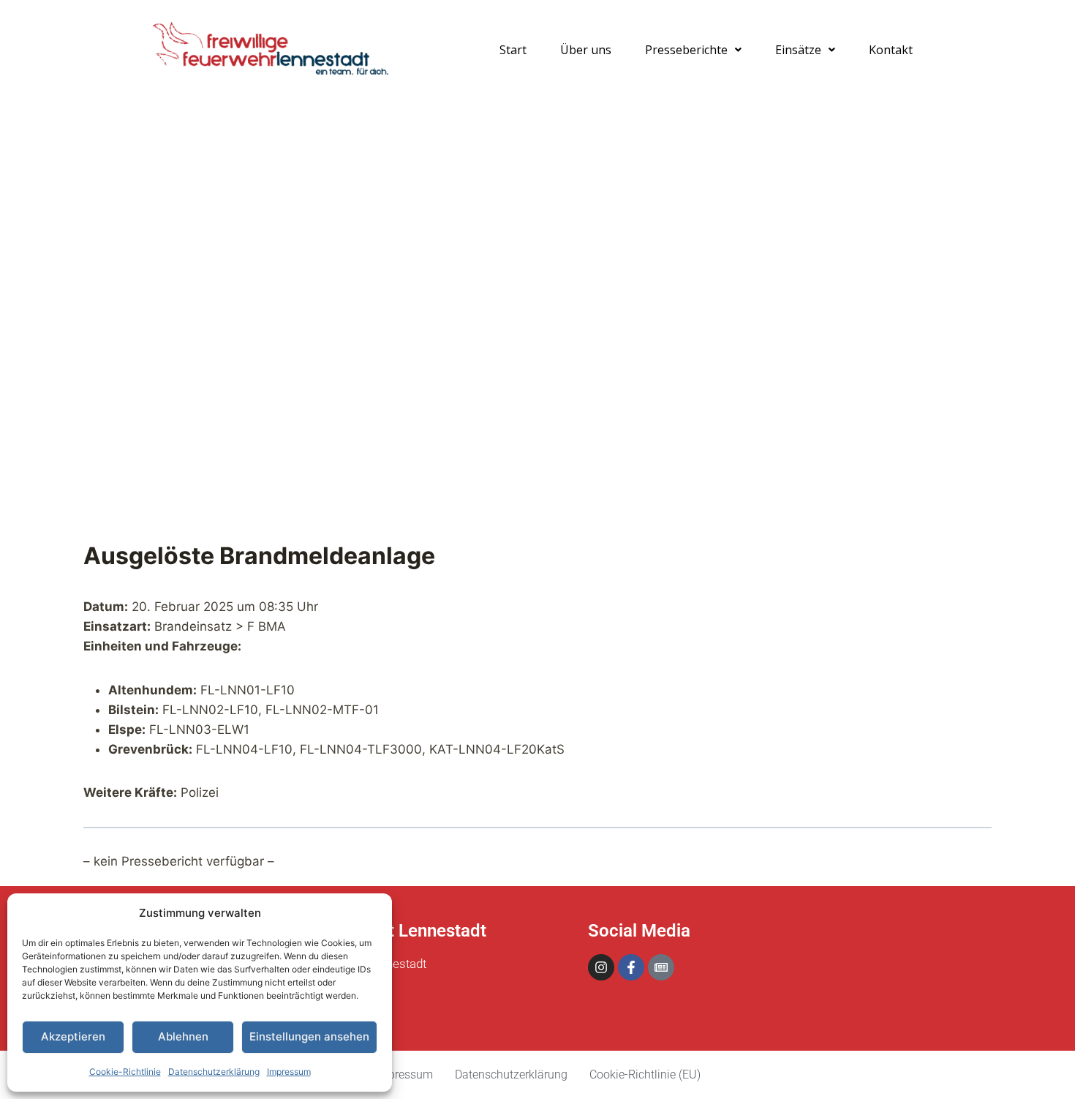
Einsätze (798, 50)
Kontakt (891, 50)
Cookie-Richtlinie (125, 1071)
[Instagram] (601, 967)
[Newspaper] (661, 967)
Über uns (585, 50)
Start (513, 50)
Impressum (289, 1071)
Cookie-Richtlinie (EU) (645, 1074)
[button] (693, 50)
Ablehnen (183, 1036)
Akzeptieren (73, 1036)
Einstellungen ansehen (309, 1036)
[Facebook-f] (631, 967)
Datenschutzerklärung (214, 1071)
